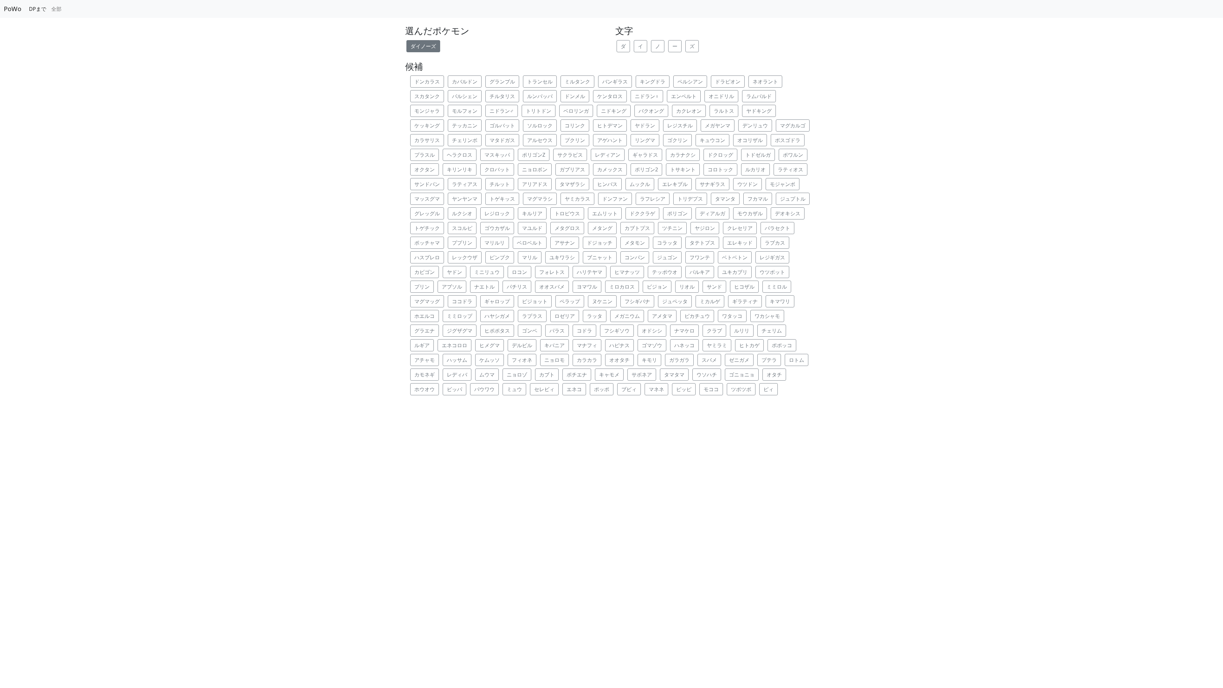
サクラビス (570, 154)
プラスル (424, 154)
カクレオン (689, 110)
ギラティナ (745, 301)
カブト (546, 374)
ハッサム (457, 359)
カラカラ (587, 359)
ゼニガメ (739, 359)
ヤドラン (645, 125)
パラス (557, 330)
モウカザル (750, 213)
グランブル (502, 81)
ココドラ (462, 301)
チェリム (772, 330)
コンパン (635, 257)
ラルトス (724, 110)
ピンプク (500, 257)
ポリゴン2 (646, 169)
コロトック (720, 169)
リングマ (645, 140)
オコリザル (750, 140)
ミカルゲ (710, 301)
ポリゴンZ (533, 154)
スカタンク (427, 96)
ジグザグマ (459, 330)
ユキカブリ (734, 272)
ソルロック (540, 125)
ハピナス (619, 345)
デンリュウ (755, 125)
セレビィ (544, 389)
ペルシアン (690, 81)
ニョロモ (554, 359)
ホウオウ (424, 389)
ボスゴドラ (787, 140)
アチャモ (424, 359)
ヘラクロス (459, 154)
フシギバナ (637, 301)
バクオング (651, 110)
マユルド (532, 228)
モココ (711, 389)
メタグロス (567, 228)
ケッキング (427, 125)
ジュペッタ (675, 301)
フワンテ (700, 257)
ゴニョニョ (742, 374)
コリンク (575, 125)
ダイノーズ (423, 46)
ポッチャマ (427, 242)
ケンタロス (610, 96)
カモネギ (424, 374)
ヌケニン (602, 301)
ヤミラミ (717, 345)
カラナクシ (683, 154)
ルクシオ (462, 213)
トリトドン (538, 110)
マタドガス (502, 140)
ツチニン (672, 228)
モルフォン (464, 110)
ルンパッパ (540, 96)
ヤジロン (705, 228)
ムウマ (487, 374)
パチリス (517, 286)
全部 (56, 8)
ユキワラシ (562, 257)
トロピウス (567, 213)
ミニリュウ (487, 272)
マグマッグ (427, 301)
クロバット (497, 169)
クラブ (714, 330)
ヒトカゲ (749, 345)
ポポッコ (782, 345)
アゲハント (610, 140)
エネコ (574, 389)
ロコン (519, 272)
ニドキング (613, 110)
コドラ (584, 330)
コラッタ (667, 242)
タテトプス (702, 242)
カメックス (610, 169)
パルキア (700, 272)
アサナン (564, 242)
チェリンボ (464, 140)
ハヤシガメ (497, 315)
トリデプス (690, 198)
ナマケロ (684, 330)
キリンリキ (459, 169)
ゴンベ (529, 330)
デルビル (522, 345)
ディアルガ (712, 213)
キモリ (649, 359)
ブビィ (629, 389)
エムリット (605, 213)
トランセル (540, 81)
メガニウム (627, 315)
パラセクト (777, 228)
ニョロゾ (517, 374)
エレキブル (675, 184)
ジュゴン (667, 257)
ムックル (640, 184)
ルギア (422, 345)
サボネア (642, 374)
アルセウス (540, 140)
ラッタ (594, 315)
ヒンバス (607, 184)
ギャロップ (497, 301)
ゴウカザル (497, 228)
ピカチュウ (697, 315)
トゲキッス (502, 198)
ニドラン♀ (647, 96)
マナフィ (587, 345)
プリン (422, 286)
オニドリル (721, 96)
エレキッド (740, 242)
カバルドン (464, 81)
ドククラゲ (642, 213)
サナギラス (712, 184)
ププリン (462, 242)
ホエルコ (424, 315)
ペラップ (570, 301)
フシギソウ (617, 330)
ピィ (768, 389)
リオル (687, 286)
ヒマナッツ (627, 272)
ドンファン (615, 198)
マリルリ (494, 242)
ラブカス (775, 242)
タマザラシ (572, 184)
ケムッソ (489, 359)
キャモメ (609, 374)
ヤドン (454, 272)
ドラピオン (727, 81)
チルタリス (502, 96)
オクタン (424, 169)
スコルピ (462, 228)
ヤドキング (759, 110)
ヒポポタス (497, 330)
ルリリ (741, 330)
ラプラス (532, 315)
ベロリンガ (576, 110)
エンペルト (684, 96)
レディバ (457, 374)
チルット (500, 184)
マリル (529, 257)
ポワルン (793, 154)
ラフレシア (652, 198)
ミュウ (514, 389)
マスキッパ (497, 154)
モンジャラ (427, 110)
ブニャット (599, 257)
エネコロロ (454, 345)
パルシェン (464, 96)
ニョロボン (534, 169)
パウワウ (484, 389)
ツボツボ (741, 389)
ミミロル (777, 286)
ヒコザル (744, 286)
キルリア (532, 213)
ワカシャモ (767, 315)
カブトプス (637, 228)
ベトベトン (734, 257)
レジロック (497, 213)
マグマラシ (540, 198)
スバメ (709, 359)
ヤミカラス (577, 198)
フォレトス (552, 272)
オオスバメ (552, 286)
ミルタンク (577, 81)
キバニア (554, 345)
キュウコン (712, 140)
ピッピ (683, 389)
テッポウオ (664, 272)
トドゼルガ (758, 154)
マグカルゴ (792, 125)
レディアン (607, 154)
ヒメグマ (489, 345)
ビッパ (454, 389)
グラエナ (424, 330)
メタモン (635, 242)
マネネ (656, 389)
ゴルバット (502, 125)
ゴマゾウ (652, 345)
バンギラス (615, 81)
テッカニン (464, 125)
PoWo (12, 8)
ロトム (796, 359)
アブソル (452, 286)
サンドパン (427, 184)
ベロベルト (529, 242)
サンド (714, 286)
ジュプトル (792, 198)
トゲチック (427, 228)
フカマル (757, 198)
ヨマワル (587, 286)
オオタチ (619, 359)
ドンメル (575, 96)
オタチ (774, 374)
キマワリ (780, 301)
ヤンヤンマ (464, 198)
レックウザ (464, 257)
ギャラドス (645, 154)
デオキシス (787, 213)
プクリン (575, 140)
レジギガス (772, 257)
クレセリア (740, 228)
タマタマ (674, 374)
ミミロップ (459, 315)
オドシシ (652, 330)
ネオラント (765, 81)
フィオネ (522, 359)
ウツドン (747, 184)
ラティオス (790, 169)
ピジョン (657, 286)
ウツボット (772, 272)
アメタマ (662, 315)
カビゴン (424, 272)
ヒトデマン (610, 125)
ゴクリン (677, 140)
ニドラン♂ (502, 110)
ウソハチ (707, 374)
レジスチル (680, 125)
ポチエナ (577, 374)
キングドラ (652, 81)
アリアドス (534, 184)
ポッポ (601, 389)
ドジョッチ (599, 242)
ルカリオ (755, 169)
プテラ (769, 359)
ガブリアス (572, 169)
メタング (602, 228)
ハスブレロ (427, 257)
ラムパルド (759, 96)
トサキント (683, 169)
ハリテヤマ (589, 272)
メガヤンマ (717, 125)
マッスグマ (427, 198)
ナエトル (484, 286)
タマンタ (725, 198)
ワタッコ (732, 315)
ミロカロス (622, 286)
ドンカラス (427, 81)
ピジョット (534, 301)
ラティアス (464, 184)
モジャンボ (782, 184)
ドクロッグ (720, 154)
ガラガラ (679, 359)
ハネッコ (684, 345)
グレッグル (427, 213)
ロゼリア (564, 315)
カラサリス (427, 140)
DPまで (37, 8)
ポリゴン (677, 213)
